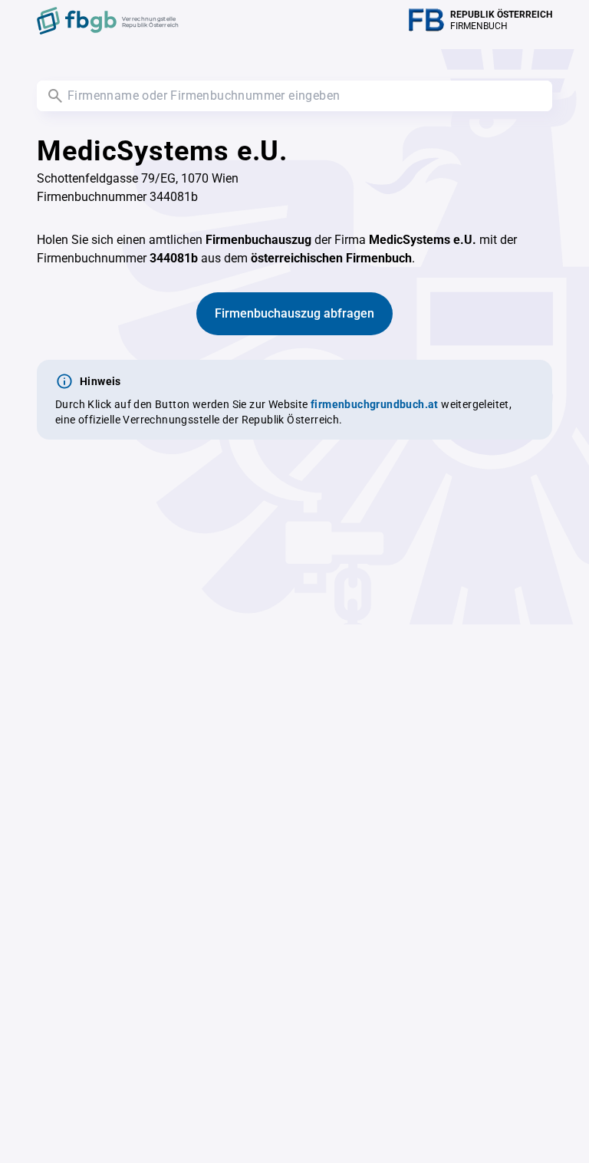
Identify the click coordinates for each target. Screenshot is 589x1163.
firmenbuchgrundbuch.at (375, 404)
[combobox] (294, 96)
